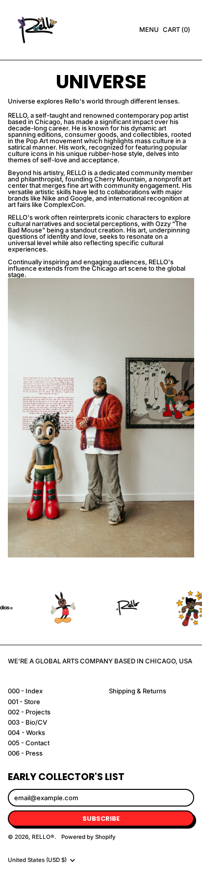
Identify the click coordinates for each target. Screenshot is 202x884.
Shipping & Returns (137, 691)
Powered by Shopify (88, 836)
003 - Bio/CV (27, 722)
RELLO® (43, 836)
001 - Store (24, 702)
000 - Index (25, 691)
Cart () (176, 30)
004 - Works (26, 732)
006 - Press (25, 753)
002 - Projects (29, 712)
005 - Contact (29, 743)
